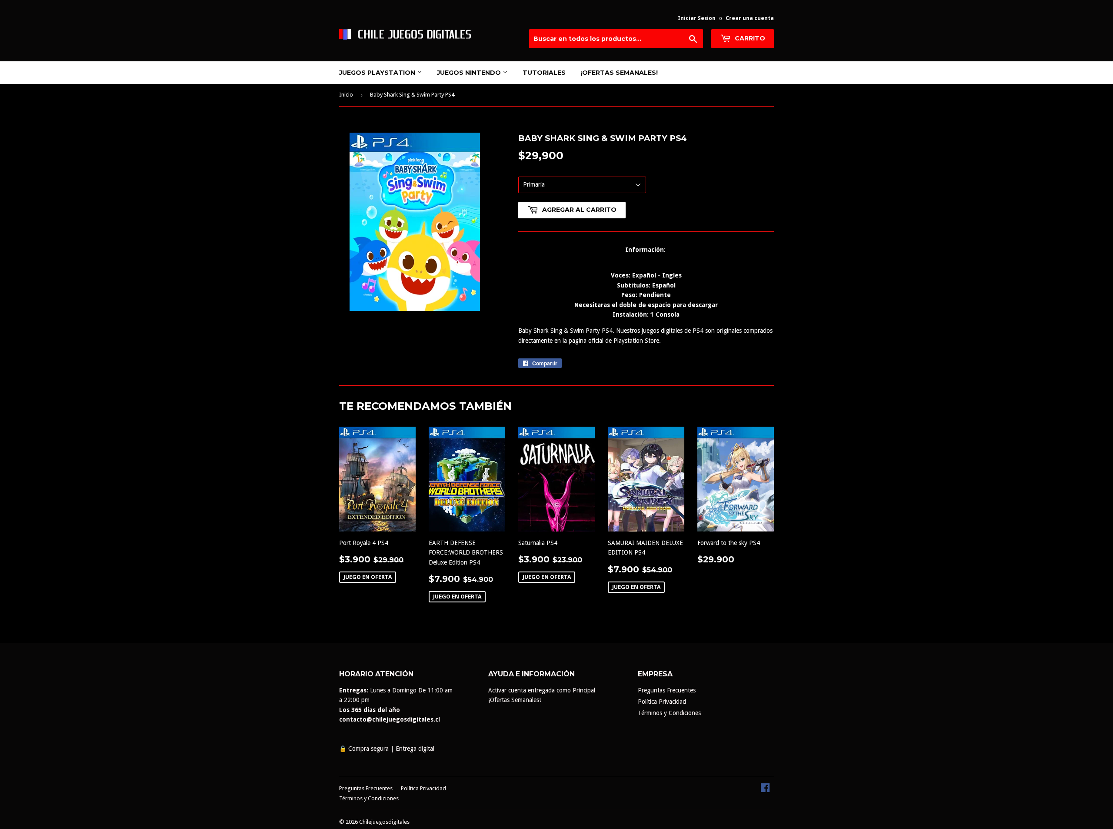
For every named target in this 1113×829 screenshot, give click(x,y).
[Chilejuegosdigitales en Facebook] (765, 789)
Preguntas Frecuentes (667, 690)
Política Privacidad (662, 701)
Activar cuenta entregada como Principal (541, 690)
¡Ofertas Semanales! (619, 73)
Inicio (346, 94)
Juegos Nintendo (470, 73)
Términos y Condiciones (669, 712)
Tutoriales (544, 73)
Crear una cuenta (750, 18)
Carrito (749, 38)
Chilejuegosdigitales (384, 822)
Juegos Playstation (378, 73)
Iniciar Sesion (697, 18)
